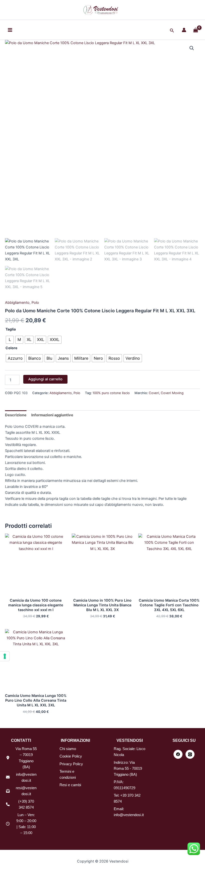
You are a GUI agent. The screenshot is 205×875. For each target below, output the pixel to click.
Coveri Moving (172, 393)
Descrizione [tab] (15, 415)
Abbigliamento (17, 302)
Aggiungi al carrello (45, 379)
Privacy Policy (71, 764)
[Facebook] (178, 754)
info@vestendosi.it (129, 815)
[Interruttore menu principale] (10, 30)
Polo (35, 302)
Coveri (154, 393)
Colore (11, 348)
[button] (172, 30)
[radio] (10, 339)
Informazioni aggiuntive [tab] (52, 415)
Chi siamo (68, 749)
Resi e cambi (70, 785)
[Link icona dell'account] (184, 30)
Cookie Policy (71, 756)
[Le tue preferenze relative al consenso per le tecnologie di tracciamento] (5, 656)
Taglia (11, 329)
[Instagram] (190, 754)
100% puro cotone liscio (111, 393)
